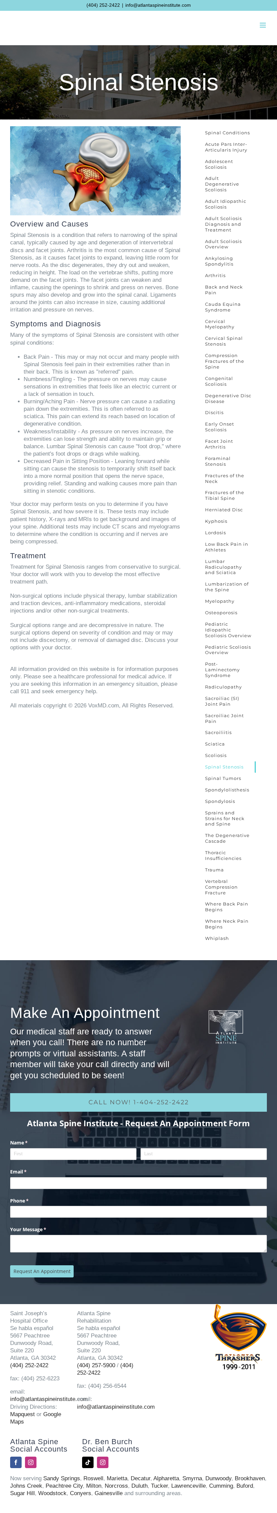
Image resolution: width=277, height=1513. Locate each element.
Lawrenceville (188, 1486)
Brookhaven (250, 1478)
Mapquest (22, 1414)
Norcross (116, 1486)
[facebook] (16, 1462)
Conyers (80, 1493)
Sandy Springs (61, 1478)
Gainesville (109, 1493)
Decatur (140, 1478)
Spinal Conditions (227, 132)
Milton (93, 1486)
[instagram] (30, 1462)
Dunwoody (218, 1478)
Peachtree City (64, 1486)
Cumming (221, 1486)
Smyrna (192, 1478)
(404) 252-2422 (103, 5)
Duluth (139, 1486)
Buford (244, 1486)
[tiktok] (88, 1462)
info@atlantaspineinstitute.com (158, 5)
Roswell (93, 1478)
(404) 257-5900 (96, 1365)
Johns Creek (26, 1486)
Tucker (159, 1486)
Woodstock (52, 1493)
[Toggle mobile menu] (263, 25)
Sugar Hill (22, 1493)
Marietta (117, 1478)
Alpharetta (166, 1478)
